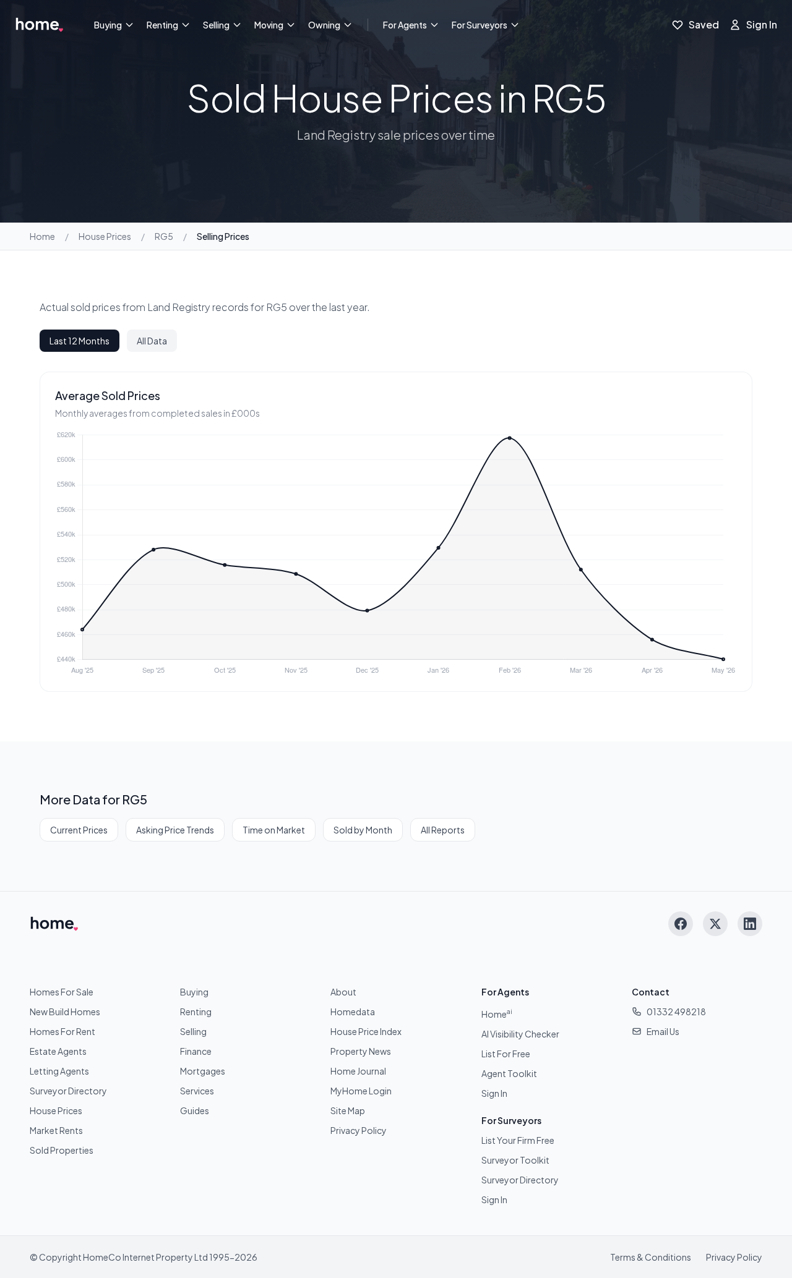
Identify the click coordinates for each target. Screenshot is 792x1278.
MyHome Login (361, 1090)
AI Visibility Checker (520, 1033)
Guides (194, 1110)
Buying (108, 24)
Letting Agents (59, 1070)
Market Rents (56, 1130)
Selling (216, 24)
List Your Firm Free (517, 1140)
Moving (268, 24)
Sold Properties (61, 1150)
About (343, 991)
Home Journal (358, 1070)
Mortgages (202, 1070)
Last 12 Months (80, 340)
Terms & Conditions (650, 1257)
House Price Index (366, 1031)
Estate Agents (58, 1051)
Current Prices (79, 829)
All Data (152, 340)
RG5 (164, 236)
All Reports (443, 829)
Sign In (761, 24)
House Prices (105, 236)
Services (197, 1090)
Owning (324, 24)
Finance (196, 1051)
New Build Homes (65, 1011)
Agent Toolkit (509, 1073)
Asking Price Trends (175, 829)
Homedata (352, 1011)
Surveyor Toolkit (515, 1159)
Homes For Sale (61, 991)
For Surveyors (479, 24)
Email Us (663, 1031)
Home (42, 236)
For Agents (405, 24)
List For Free (505, 1053)
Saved (704, 24)
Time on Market (274, 829)
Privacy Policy (358, 1130)
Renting (162, 24)
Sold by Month (363, 829)
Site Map (347, 1110)
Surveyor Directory (68, 1090)
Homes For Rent (62, 1031)
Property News (360, 1051)
